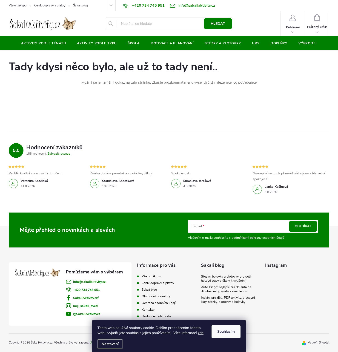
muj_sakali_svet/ (85, 306)
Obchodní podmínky (156, 296)
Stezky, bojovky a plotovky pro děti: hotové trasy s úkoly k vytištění (226, 278)
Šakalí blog (80, 5)
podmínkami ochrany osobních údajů (258, 238)
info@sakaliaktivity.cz (89, 282)
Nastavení (110, 343)
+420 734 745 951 (86, 290)
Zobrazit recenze (59, 154)
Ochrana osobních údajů (159, 303)
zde (200, 332)
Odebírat (303, 226)
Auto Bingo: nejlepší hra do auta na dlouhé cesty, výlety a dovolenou (226, 289)
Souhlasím (226, 331)
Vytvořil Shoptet (318, 343)
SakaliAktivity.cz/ (86, 298)
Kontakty (148, 309)
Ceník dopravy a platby (49, 5)
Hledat (218, 23)
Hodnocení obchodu (156, 316)
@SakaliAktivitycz (86, 314)
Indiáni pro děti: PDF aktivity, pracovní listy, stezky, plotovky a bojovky (228, 299)
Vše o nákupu (17, 5)
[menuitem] (43, 43)
